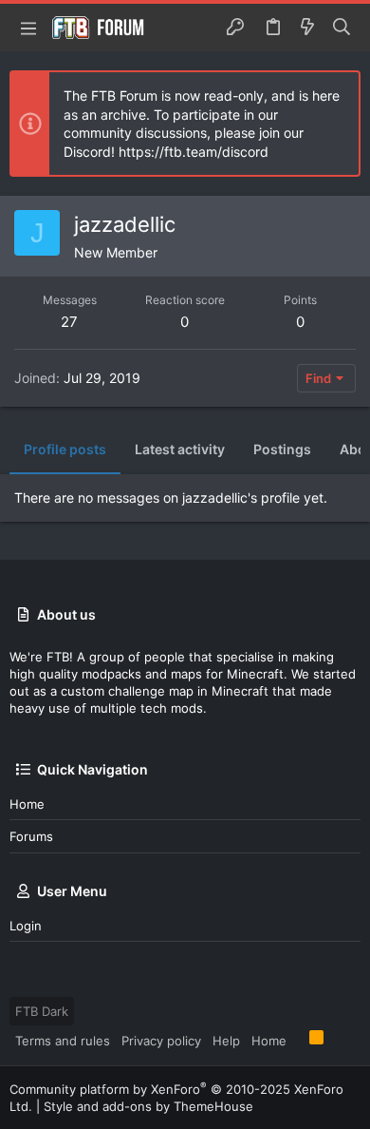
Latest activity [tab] (180, 449)
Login (25, 925)
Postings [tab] (282, 449)
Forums (31, 836)
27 (69, 322)
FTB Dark (41, 1011)
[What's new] (307, 27)
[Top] (298, 1039)
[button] (28, 27)
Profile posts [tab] (65, 449)
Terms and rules (62, 1040)
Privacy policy (161, 1040)
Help (226, 1040)
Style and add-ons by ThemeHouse (148, 1106)
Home (27, 804)
